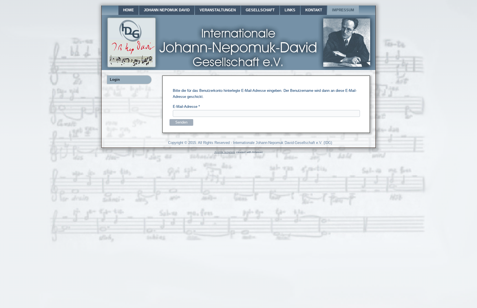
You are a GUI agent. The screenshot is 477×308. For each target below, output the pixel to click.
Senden (181, 122)
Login (115, 79)
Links (290, 10)
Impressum (343, 10)
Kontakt (313, 10)
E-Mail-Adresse (186, 107)
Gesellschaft (260, 10)
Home (128, 10)
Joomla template (224, 152)
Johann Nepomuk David (167, 10)
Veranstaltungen (218, 10)
